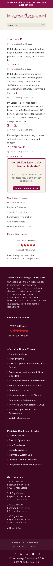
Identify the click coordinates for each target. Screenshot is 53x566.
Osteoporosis (16, 372)
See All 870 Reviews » (26, 249)
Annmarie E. (16, 147)
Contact (33, 546)
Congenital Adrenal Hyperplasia (25, 464)
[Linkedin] (21, 554)
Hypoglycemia (16, 358)
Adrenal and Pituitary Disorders (25, 385)
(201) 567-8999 (26, 174)
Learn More (41, 2)
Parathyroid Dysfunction (19, 216)
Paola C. (13, 93)
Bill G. (12, 125)
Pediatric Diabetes (16, 207)
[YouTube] (33, 554)
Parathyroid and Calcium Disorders (27, 380)
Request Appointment (26, 188)
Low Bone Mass (17, 445)
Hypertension (16, 395)
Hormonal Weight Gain (19, 226)
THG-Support (15, 44)
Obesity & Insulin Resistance (23, 459)
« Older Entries (14, 156)
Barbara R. (15, 39)
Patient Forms (19, 546)
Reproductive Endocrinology (23, 399)
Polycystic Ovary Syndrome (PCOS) (26, 404)
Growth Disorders (16, 221)
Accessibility (32, 542)
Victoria (13, 64)
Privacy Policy (18, 542)
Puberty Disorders (18, 449)
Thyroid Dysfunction (17, 211)
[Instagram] (39, 554)
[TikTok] (27, 554)
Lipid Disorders (35, 395)
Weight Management (19, 418)
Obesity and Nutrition (20, 390)
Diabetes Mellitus (16, 202)
